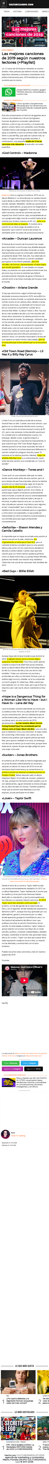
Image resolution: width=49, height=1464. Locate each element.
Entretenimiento (8, 50)
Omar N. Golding (18, 1135)
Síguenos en (12, 1069)
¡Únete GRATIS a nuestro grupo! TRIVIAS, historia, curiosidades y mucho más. (31, 92)
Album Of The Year (9, 1056)
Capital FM (43, 1053)
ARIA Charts (26, 1053)
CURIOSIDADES (31, 11)
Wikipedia (29, 1056)
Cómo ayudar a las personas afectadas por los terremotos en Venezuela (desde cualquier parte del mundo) (31, 107)
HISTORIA (17, 11)
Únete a (10, 1063)
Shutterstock (37, 1056)
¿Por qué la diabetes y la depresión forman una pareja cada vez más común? (19, 1401)
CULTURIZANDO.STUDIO (30, 1455)
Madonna (6, 195)
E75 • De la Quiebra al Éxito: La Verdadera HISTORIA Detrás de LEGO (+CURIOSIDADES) (20, 1447)
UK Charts (35, 1053)
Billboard (18, 1053)
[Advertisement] (24, 1255)
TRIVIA (6, 11)
